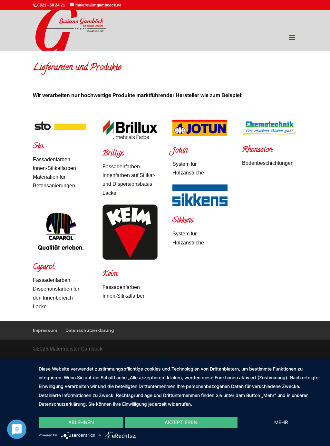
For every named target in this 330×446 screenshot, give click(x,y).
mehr (281, 422)
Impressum (45, 330)
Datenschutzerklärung (89, 330)
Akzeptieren (181, 422)
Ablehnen (81, 422)
